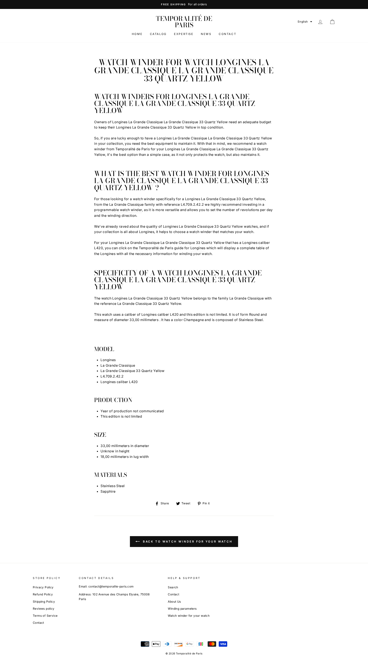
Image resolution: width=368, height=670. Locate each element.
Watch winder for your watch (189, 615)
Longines (198, 248)
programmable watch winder (118, 210)
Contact (227, 34)
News (206, 34)
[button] (305, 22)
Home (137, 34)
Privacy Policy (43, 587)
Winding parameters (182, 608)
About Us (174, 601)
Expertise (183, 34)
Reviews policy (44, 608)
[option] (184, 4)
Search (173, 587)
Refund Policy (43, 594)
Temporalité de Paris (184, 22)
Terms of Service (45, 615)
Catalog (158, 34)
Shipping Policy (44, 601)
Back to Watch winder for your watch (187, 541)
